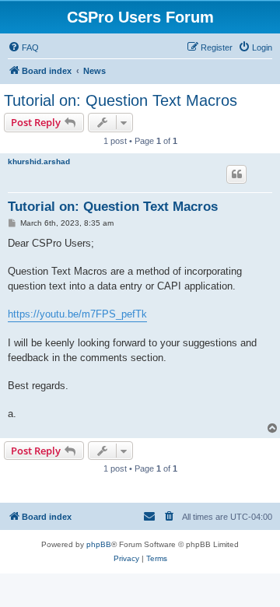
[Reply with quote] (236, 174)
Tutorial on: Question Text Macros (120, 100)
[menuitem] (23, 47)
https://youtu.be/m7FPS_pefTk (77, 314)
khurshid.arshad (39, 161)
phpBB (98, 544)
